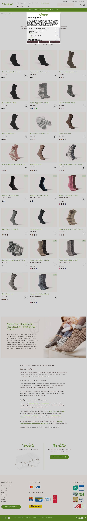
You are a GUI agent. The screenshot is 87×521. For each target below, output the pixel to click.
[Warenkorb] (84, 5)
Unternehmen (66, 1)
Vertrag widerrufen (11, 506)
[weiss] (6, 77)
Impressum (29, 18)
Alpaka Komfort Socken (8, 134)
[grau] (4, 77)
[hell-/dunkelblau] (65, 204)
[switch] (57, 29)
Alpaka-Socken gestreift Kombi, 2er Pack (13, 164)
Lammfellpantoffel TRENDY (31, 415)
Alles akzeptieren (55, 42)
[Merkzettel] (77, 4)
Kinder (58, 411)
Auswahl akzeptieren (33, 42)
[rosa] (63, 108)
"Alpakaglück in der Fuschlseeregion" (49, 9)
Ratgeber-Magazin (5, 488)
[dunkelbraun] (60, 139)
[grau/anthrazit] (63, 204)
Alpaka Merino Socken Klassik (10, 195)
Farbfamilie (42, 44)
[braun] (61, 77)
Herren (54, 411)
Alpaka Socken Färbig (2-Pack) (68, 195)
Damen (50, 411)
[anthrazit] (60, 108)
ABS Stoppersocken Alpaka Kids (39, 134)
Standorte (74, 1)
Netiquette (3, 499)
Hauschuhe (31, 403)
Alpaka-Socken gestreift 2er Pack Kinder (13, 260)
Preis (50, 44)
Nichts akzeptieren (44, 42)
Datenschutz (34, 18)
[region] (43, 34)
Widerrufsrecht (4, 494)
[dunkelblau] (33, 108)
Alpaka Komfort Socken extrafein (68, 72)
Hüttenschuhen (45, 403)
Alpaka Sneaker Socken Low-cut (39, 72)
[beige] (34, 108)
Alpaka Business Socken (8, 103)
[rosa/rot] (60, 204)
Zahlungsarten (4, 497)
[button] (55, 29)
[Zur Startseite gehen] (7, 4)
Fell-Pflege (3, 501)
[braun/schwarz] (61, 204)
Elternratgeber (4, 490)
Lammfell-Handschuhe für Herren (40, 423)
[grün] (36, 108)
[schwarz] (2, 77)
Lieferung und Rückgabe (6, 485)
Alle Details (31, 33)
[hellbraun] (61, 139)
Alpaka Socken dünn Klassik (9, 229)
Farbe (34, 44)
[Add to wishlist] (26, 75)
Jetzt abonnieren (58, 457)
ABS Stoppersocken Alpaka (67, 103)
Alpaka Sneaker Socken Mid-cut (10, 72)
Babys (63, 411)
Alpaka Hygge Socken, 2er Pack (39, 103)
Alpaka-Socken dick (65, 134)
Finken (37, 403)
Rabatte (2, 492)
